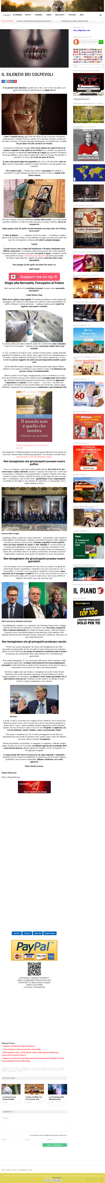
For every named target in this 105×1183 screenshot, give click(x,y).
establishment (52, 1068)
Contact (14, 1170)
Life (2, 27)
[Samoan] (96, 59)
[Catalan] (101, 49)
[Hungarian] (90, 54)
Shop (8, 1170)
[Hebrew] (88, 54)
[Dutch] (90, 51)
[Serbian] (98, 59)
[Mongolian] (74, 59)
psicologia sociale (57, 1070)
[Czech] (85, 51)
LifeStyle (28, 15)
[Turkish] (93, 61)
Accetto (47, 1180)
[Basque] (88, 49)
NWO (32, 1070)
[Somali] (80, 61)
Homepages (18, 15)
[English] (93, 51)
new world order (7, 1070)
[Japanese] (74, 56)
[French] (74, 54)
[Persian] (82, 59)
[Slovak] (74, 61)
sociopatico (12, 1071)
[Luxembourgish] (93, 56)
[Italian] (101, 54)
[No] (102, 1178)
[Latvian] (88, 56)
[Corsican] (80, 51)
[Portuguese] (88, 59)
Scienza (48, 15)
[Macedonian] (96, 56)
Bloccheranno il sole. (25, 457)
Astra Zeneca (15, 1068)
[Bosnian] (96, 49)
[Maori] (101, 56)
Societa (4, 1071)
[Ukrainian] (96, 61)
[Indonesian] (96, 54)
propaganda (45, 1070)
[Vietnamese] (98, 61)
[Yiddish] (101, 61)
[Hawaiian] (85, 54)
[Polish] (85, 59)
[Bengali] (93, 49)
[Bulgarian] (98, 49)
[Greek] (82, 54)
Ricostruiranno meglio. (43, 457)
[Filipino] (98, 51)
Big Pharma (25, 1068)
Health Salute (59, 15)
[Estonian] (96, 51)
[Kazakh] (77, 56)
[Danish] (88, 51)
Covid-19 (43, 1068)
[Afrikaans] (74, 49)
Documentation (22, 1170)
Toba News (38, 15)
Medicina (17, 1102)
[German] (80, 54)
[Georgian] (77, 54)
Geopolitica (40, 1102)
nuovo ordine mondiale (22, 1070)
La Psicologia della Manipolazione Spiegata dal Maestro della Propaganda (56, 1098)
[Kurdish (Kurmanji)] (82, 56)
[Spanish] (82, 61)
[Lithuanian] (90, 56)
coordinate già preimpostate (35, 256)
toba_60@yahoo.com (81, 30)
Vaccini (19, 1071)
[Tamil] (88, 61)
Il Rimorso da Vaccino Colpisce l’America (19, 1046)
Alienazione (5, 1068)
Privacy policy (56, 1178)
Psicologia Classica (61, 1102)
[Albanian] (77, 49)
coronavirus (34, 1068)
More (81, 15)
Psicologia (72, 15)
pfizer (38, 1070)
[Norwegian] (80, 59)
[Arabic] (80, 49)
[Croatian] (82, 51)
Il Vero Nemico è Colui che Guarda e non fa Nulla (22, 1049)
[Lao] (85, 56)
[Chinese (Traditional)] (77, 51)
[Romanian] (90, 59)
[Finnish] (101, 51)
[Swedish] (85, 61)
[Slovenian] (77, 61)
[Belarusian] (90, 49)
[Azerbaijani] (85, 49)
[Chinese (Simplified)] (74, 51)
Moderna (61, 1068)
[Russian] (93, 59)
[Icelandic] (93, 54)
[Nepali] (77, 59)
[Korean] (80, 56)
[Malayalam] (98, 56)
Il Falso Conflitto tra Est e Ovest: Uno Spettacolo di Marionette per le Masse (34, 1098)
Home (3, 1170)
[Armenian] (82, 49)
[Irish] (98, 54)
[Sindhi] (101, 59)
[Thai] (90, 61)
